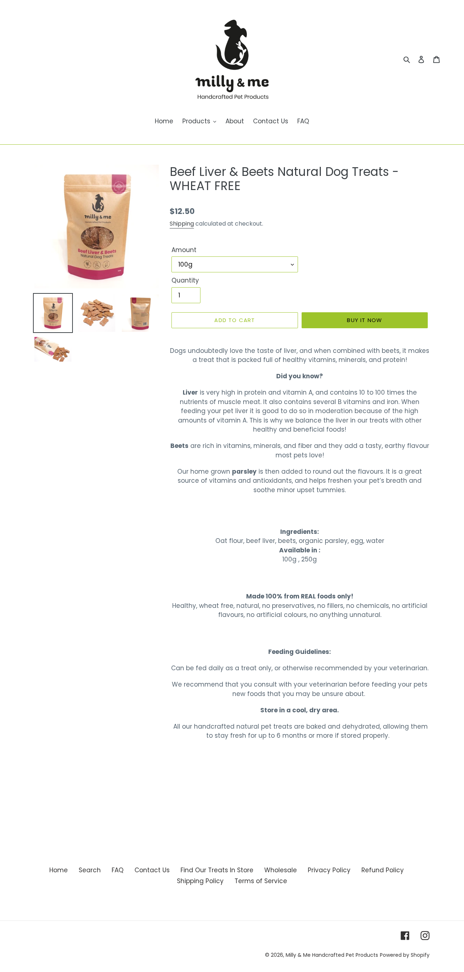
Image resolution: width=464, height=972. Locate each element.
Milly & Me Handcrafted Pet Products (332, 955)
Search (90, 870)
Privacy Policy (329, 870)
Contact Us (152, 870)
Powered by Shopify (405, 955)
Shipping (182, 223)
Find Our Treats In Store (217, 870)
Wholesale (280, 870)
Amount (183, 250)
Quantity (185, 280)
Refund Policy (382, 870)
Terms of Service (261, 881)
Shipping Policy (200, 881)
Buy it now (364, 320)
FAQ (118, 870)
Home (58, 870)
